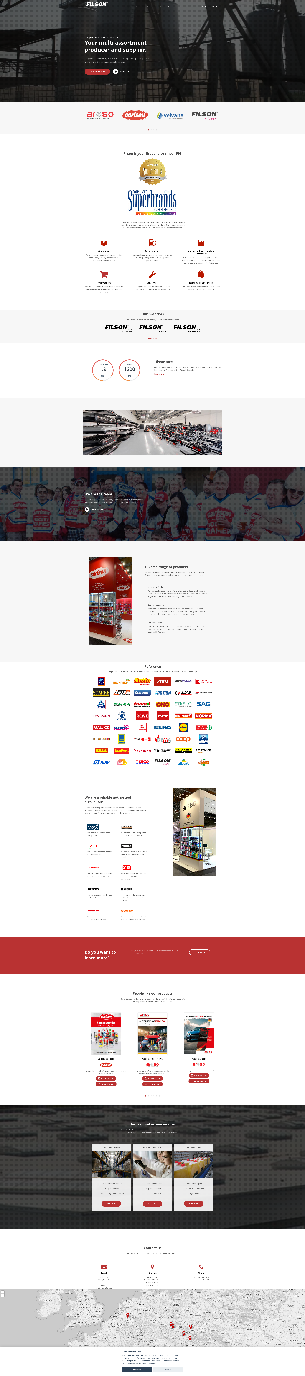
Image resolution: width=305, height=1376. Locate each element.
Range (162, 7)
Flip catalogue (107, 1084)
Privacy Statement (149, 1363)
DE (217, 7)
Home (131, 7)
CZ (213, 7)
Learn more (152, 338)
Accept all (137, 1370)
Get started (199, 952)
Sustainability (152, 7)
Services (139, 7)
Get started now (97, 72)
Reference (172, 7)
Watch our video (97, 509)
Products (184, 7)
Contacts (205, 7)
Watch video (124, 71)
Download (194, 7)
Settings (168, 1370)
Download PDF (107, 1079)
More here (111, 1204)
